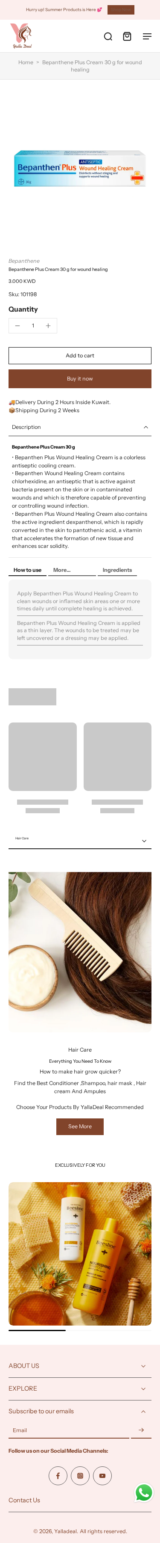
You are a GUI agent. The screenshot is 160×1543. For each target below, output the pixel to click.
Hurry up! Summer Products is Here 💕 (64, 9)
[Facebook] (58, 1475)
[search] (108, 36)
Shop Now (121, 9)
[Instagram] (80, 1475)
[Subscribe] (141, 1430)
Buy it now (80, 378)
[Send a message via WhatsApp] (144, 1492)
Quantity (23, 309)
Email (20, 1430)
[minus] (17, 325)
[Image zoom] (80, 168)
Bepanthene (24, 261)
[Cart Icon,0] (126, 36)
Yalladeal (65, 1531)
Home (25, 62)
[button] (80, 356)
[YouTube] (102, 1475)
